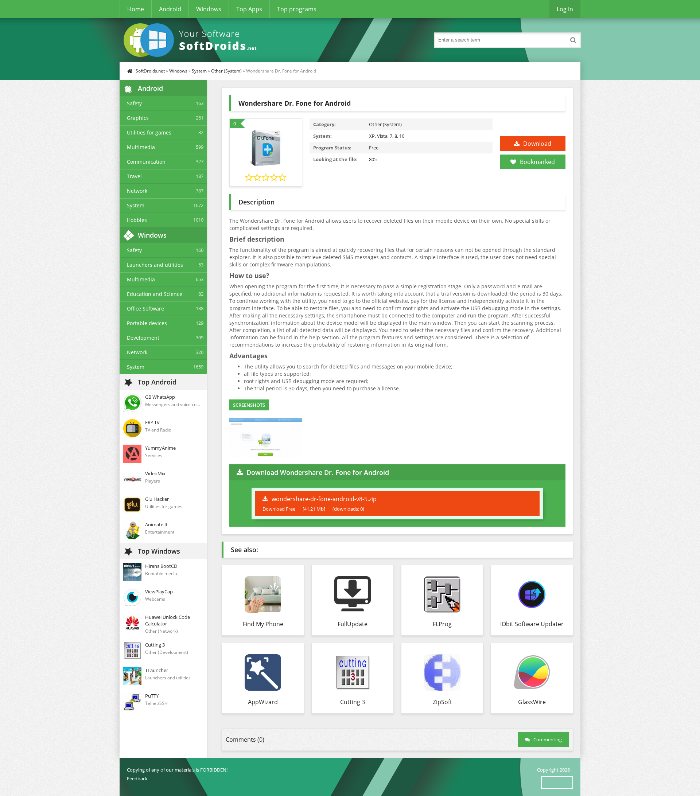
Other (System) (226, 71)
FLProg (442, 624)
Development (143, 337)
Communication (146, 161)
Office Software (145, 308)
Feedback (137, 778)
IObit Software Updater (532, 624)
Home (135, 9)
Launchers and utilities (155, 264)
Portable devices (147, 323)
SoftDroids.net (150, 71)
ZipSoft (442, 702)
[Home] (192, 40)
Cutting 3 (352, 702)
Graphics (138, 117)
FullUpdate (353, 624)
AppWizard (263, 702)
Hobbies (137, 219)
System (199, 71)
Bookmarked (537, 162)
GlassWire (532, 702)
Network (137, 190)
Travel (134, 176)
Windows (208, 9)
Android (170, 9)
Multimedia (141, 147)
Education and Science (154, 293)
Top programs (296, 9)
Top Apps (249, 9)
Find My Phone (263, 624)
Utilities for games (149, 132)
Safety (134, 103)
